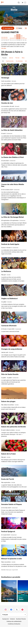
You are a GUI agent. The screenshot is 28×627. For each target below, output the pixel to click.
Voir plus (3, 48)
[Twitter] (17, 609)
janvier (11, 57)
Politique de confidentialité (14, 621)
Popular (4, 57)
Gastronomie (10, 61)
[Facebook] (11, 609)
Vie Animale (19, 61)
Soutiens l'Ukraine (21, 619)
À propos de (5, 619)
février (17, 57)
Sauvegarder (9, 28)
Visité (20, 28)
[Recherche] (18, 2)
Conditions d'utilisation (14, 624)
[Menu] (24, 2)
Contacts (12, 619)
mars (23, 57)
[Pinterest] (22, 609)
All (3, 61)
